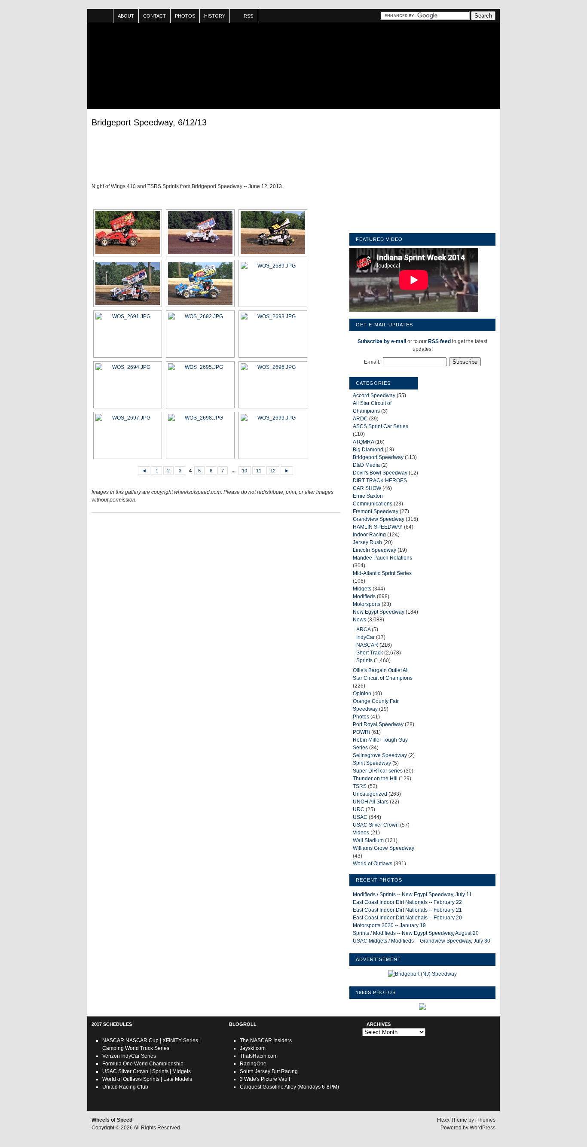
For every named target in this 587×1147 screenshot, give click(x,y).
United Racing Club (125, 1087)
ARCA (363, 630)
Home (100, 16)
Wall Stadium (368, 840)
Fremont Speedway (375, 511)
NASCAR (367, 645)
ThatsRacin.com (259, 1056)
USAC (360, 817)
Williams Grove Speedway (383, 848)
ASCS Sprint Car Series (380, 426)
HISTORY (214, 15)
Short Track (369, 653)
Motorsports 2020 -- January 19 (389, 925)
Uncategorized (370, 794)
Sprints (364, 660)
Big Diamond (368, 450)
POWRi (361, 732)
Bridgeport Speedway (378, 457)
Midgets (362, 589)
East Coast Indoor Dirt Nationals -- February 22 (407, 902)
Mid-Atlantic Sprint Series (382, 573)
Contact (154, 15)
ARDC (360, 419)
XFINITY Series (180, 1040)
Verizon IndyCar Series (129, 1056)
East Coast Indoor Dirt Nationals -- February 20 (407, 918)
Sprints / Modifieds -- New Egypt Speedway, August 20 (416, 933)
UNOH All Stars (370, 802)
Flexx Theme (452, 1120)
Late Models (177, 1079)
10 (244, 470)
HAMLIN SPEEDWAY (378, 527)
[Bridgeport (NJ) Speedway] (422, 974)
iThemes (485, 1120)
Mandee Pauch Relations (382, 558)
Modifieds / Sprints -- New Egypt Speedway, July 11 (412, 894)
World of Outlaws (372, 864)
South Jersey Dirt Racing (269, 1071)
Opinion (362, 694)
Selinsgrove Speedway (380, 755)
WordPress (482, 1128)
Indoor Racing (369, 535)
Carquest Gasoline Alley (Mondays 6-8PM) (289, 1087)
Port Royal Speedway (378, 724)
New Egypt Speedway (378, 612)
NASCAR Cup (142, 1040)
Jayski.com (253, 1048)
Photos (185, 15)
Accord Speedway (374, 395)
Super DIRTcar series (378, 771)
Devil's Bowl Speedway (380, 473)
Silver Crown (133, 1071)
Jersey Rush (367, 542)
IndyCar (365, 637)
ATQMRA (363, 442)
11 (258, 470)
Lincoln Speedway (374, 550)
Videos (361, 833)
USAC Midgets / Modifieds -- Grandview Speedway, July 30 (421, 941)
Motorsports (366, 604)
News (359, 620)
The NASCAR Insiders (266, 1040)
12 (272, 470)
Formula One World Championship (142, 1064)
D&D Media (366, 465)
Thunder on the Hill (375, 779)
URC (358, 809)
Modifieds (364, 596)
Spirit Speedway (372, 763)
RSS (248, 15)
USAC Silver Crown (376, 825)
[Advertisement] (216, 157)
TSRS (360, 786)
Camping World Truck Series (135, 1048)
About (126, 15)
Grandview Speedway (378, 519)
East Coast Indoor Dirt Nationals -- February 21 (407, 910)
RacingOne (253, 1064)
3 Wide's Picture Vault (265, 1079)
